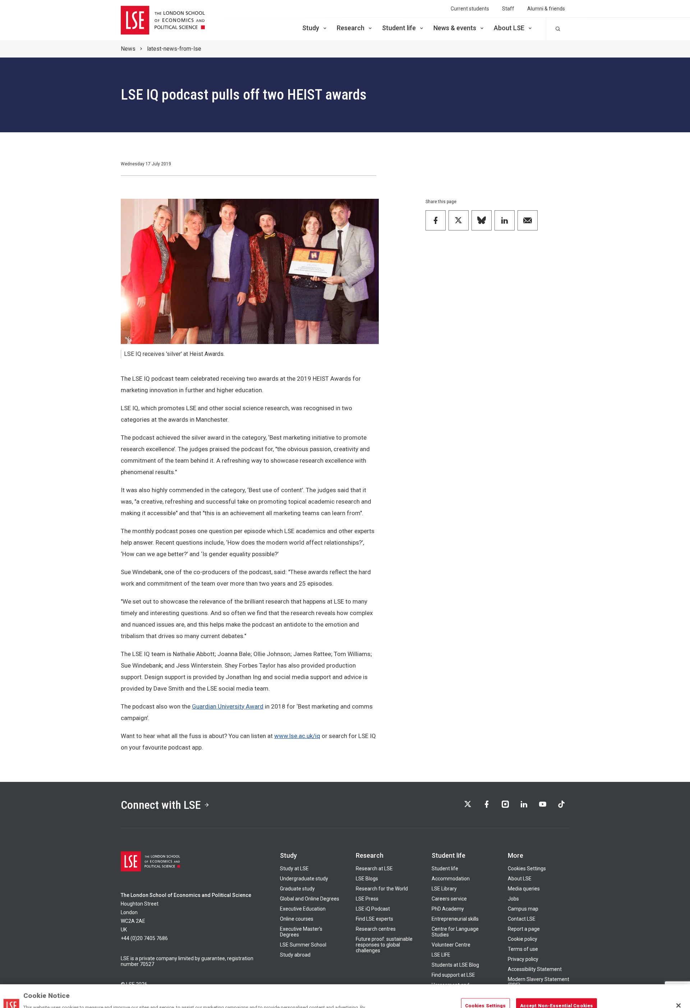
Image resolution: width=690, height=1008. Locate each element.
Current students (470, 9)
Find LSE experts (374, 919)
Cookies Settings (527, 868)
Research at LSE (374, 868)
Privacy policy (523, 959)
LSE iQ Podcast (373, 909)
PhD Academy (448, 909)
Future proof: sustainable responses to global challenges (384, 944)
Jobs (513, 899)
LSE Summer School (303, 945)
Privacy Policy (329, 1000)
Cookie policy (522, 939)
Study (310, 28)
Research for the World (382, 889)
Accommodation (451, 878)
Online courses (296, 919)
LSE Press (367, 899)
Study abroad (295, 955)
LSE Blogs (367, 878)
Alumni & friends (546, 9)
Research (350, 28)
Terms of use (523, 949)
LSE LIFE (441, 955)
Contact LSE (521, 919)
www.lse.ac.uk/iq (297, 735)
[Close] (678, 985)
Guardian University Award (227, 706)
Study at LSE (294, 868)
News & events (454, 28)
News (128, 48)
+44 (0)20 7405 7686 (144, 938)
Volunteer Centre (451, 945)
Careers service (449, 899)
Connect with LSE (161, 805)
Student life (399, 28)
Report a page (524, 929)
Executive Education (303, 909)
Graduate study (297, 889)
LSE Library (444, 889)
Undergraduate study (304, 878)
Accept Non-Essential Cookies (556, 985)
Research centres (376, 929)
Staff (508, 9)
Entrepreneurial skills (455, 919)
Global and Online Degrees (309, 899)
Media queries (524, 889)
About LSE (509, 28)
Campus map (523, 909)
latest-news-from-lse (174, 48)
